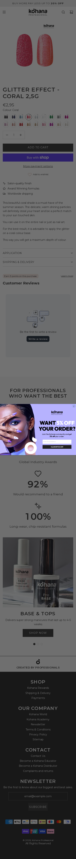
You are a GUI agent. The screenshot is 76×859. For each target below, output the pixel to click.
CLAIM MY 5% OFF (57, 447)
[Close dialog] (74, 406)
